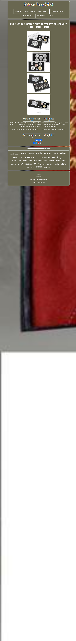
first (58, 160)
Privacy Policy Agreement (38, 179)
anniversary (14, 154)
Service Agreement (38, 182)
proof (37, 163)
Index (39, 174)
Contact (38, 177)
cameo (63, 160)
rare (32, 167)
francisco (14, 160)
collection (25, 160)
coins (24, 153)
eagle (39, 153)
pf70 (20, 158)
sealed (20, 160)
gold (35, 160)
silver (63, 153)
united (31, 154)
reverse (45, 157)
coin (55, 153)
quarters (62, 158)
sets (15, 157)
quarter (30, 160)
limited (39, 166)
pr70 (44, 164)
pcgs (13, 164)
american (29, 157)
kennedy (20, 164)
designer (47, 167)
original (28, 164)
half (28, 167)
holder (37, 158)
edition (47, 153)
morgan (51, 160)
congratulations (42, 160)
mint (55, 157)
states (63, 164)
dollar (57, 164)
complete (50, 164)
